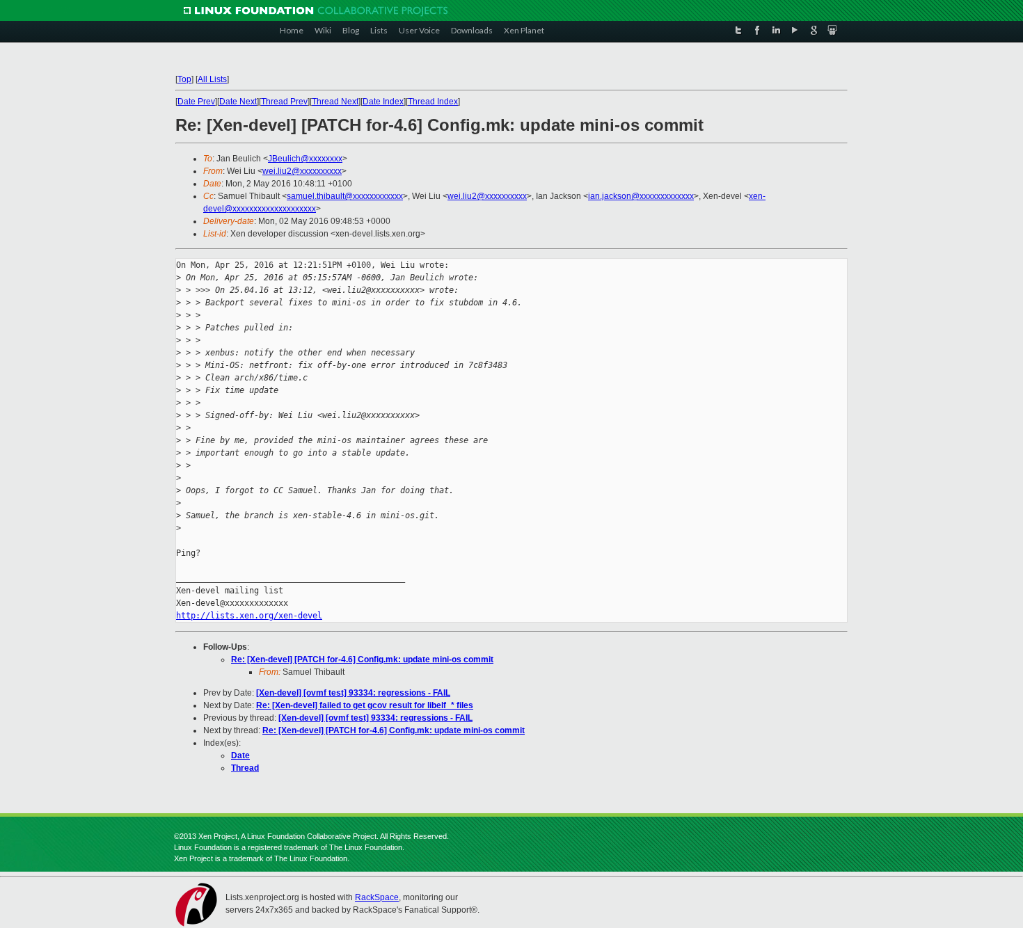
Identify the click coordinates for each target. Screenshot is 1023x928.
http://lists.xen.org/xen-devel (249, 616)
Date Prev (196, 101)
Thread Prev (284, 101)
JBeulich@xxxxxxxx (305, 158)
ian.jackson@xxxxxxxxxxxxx (641, 196)
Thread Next (335, 101)
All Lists (212, 79)
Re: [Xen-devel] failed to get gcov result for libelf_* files (364, 705)
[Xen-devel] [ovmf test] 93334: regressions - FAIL (353, 693)
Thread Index (433, 101)
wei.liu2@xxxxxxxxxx (302, 171)
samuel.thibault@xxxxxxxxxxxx (345, 196)
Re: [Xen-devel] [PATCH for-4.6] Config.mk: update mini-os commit (362, 659)
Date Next (238, 101)
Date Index (383, 101)
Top (184, 79)
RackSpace (377, 897)
